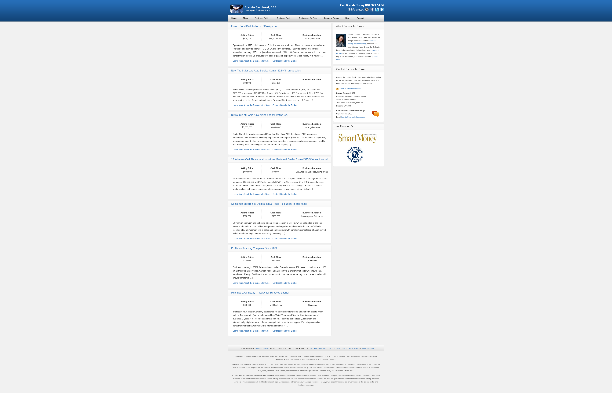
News (347, 18)
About (245, 18)
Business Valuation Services (317, 360)
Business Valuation (298, 360)
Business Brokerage (369, 356)
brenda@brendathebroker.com (353, 117)
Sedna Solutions (367, 348)
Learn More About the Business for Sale (251, 61)
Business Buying (284, 18)
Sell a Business (339, 356)
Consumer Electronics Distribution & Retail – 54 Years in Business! (269, 203)
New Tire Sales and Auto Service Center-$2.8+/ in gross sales (266, 70)
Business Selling (262, 18)
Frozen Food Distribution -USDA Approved (255, 26)
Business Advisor (353, 356)
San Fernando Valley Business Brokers (273, 356)
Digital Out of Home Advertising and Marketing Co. (259, 115)
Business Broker (282, 360)
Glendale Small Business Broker (302, 356)
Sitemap (333, 360)
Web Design (353, 348)
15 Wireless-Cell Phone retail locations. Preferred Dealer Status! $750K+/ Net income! (279, 159)
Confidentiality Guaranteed (350, 88)
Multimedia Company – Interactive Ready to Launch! (260, 292)
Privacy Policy (341, 348)
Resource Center (331, 18)
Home (234, 18)
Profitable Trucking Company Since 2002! (254, 248)
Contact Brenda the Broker (285, 61)
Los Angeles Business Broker (321, 348)
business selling (360, 44)
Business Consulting (324, 356)
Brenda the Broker (262, 348)
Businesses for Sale (308, 18)
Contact (360, 18)
